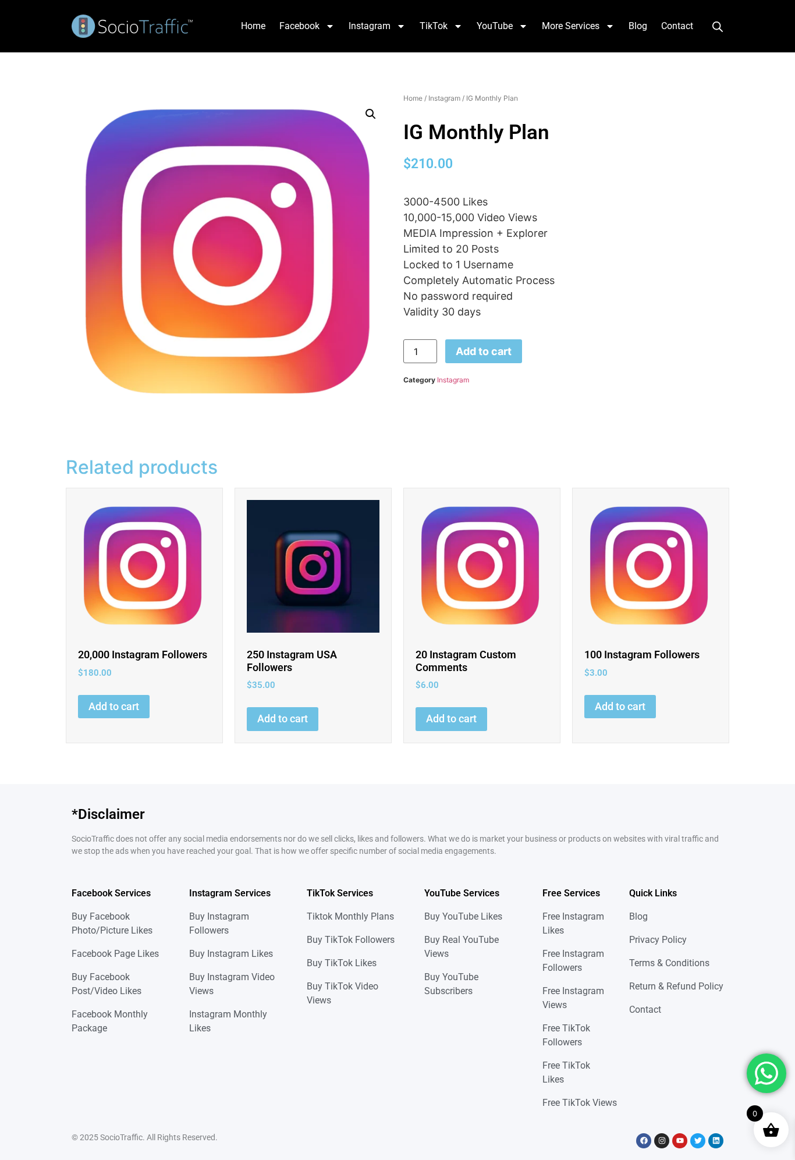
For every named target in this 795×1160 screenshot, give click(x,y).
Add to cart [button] (113, 706)
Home (253, 25)
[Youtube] (679, 1140)
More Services (570, 25)
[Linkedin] (715, 1140)
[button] (370, 114)
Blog (638, 25)
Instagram (370, 25)
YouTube (495, 25)
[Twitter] (697, 1140)
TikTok (434, 25)
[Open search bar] (717, 26)
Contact (677, 25)
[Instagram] (661, 1140)
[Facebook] (643, 1140)
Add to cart (484, 351)
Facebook (299, 25)
